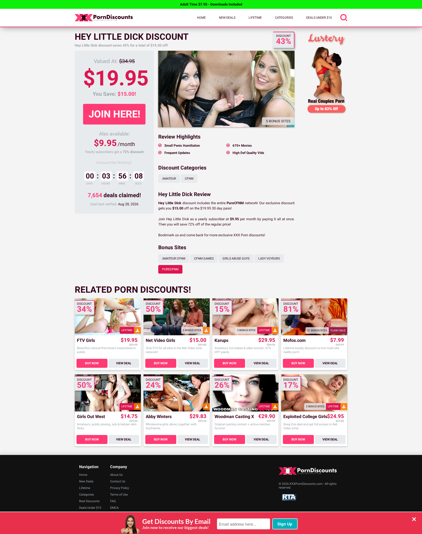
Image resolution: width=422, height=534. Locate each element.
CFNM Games (204, 258)
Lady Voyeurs (269, 258)
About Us (116, 474)
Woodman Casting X (234, 416)
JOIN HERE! (114, 114)
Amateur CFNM (173, 258)
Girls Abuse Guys (235, 258)
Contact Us (117, 481)
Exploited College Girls (305, 416)
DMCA (114, 507)
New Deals (227, 17)
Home (201, 17)
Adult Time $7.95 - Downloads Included (211, 4)
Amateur (169, 178)
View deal (123, 363)
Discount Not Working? (114, 163)
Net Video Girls (160, 340)
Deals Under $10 (319, 17)
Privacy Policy (119, 488)
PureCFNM (170, 269)
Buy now (92, 363)
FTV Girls (86, 340)
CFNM (189, 178)
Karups (221, 340)
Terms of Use (119, 494)
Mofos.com (294, 340)
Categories (284, 17)
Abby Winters (159, 416)
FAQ (113, 501)
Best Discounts (89, 501)
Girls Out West (91, 416)
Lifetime (255, 17)
